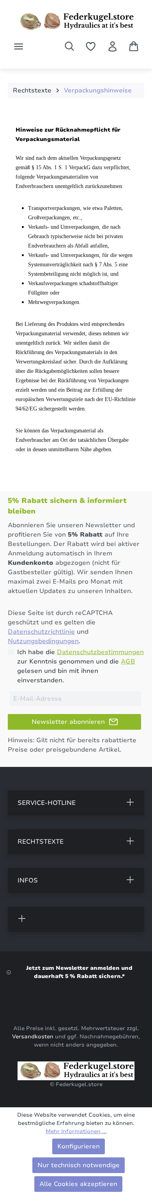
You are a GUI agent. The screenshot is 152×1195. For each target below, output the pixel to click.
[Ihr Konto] (112, 46)
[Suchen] (69, 46)
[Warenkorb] (133, 46)
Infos (28, 880)
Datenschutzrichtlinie (41, 631)
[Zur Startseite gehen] (76, 21)
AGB (128, 661)
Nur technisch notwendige (78, 1165)
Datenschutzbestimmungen (100, 652)
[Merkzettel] (90, 46)
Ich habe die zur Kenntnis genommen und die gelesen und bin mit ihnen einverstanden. (80, 666)
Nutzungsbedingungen (43, 641)
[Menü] (18, 46)
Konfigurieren (78, 1146)
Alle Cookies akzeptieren (78, 1184)
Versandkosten (32, 1036)
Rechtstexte (41, 841)
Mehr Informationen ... (76, 1131)
